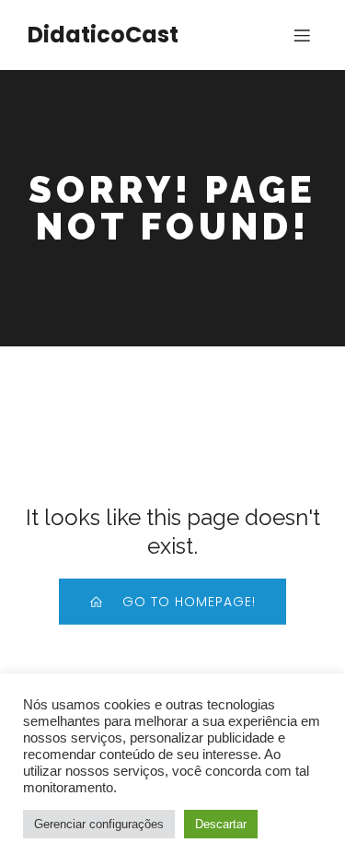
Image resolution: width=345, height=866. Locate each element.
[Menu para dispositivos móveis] (301, 35)
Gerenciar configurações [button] (99, 824)
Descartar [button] (221, 824)
